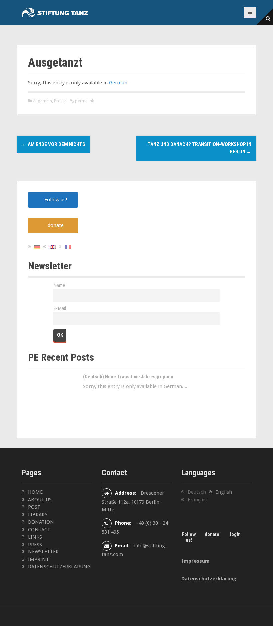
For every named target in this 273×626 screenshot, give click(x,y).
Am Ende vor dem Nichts (53, 144)
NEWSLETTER (43, 552)
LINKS (35, 537)
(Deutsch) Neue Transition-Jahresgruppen (128, 377)
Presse (60, 100)
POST (34, 507)
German (118, 83)
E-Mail (59, 308)
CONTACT (39, 530)
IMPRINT (38, 559)
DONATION (41, 522)
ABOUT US (40, 500)
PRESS (35, 545)
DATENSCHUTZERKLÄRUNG (59, 567)
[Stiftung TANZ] (55, 12)
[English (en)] (53, 247)
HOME (35, 492)
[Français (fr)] (68, 247)
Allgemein (42, 100)
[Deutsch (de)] (37, 247)
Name (59, 285)
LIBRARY (37, 515)
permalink (84, 100)
